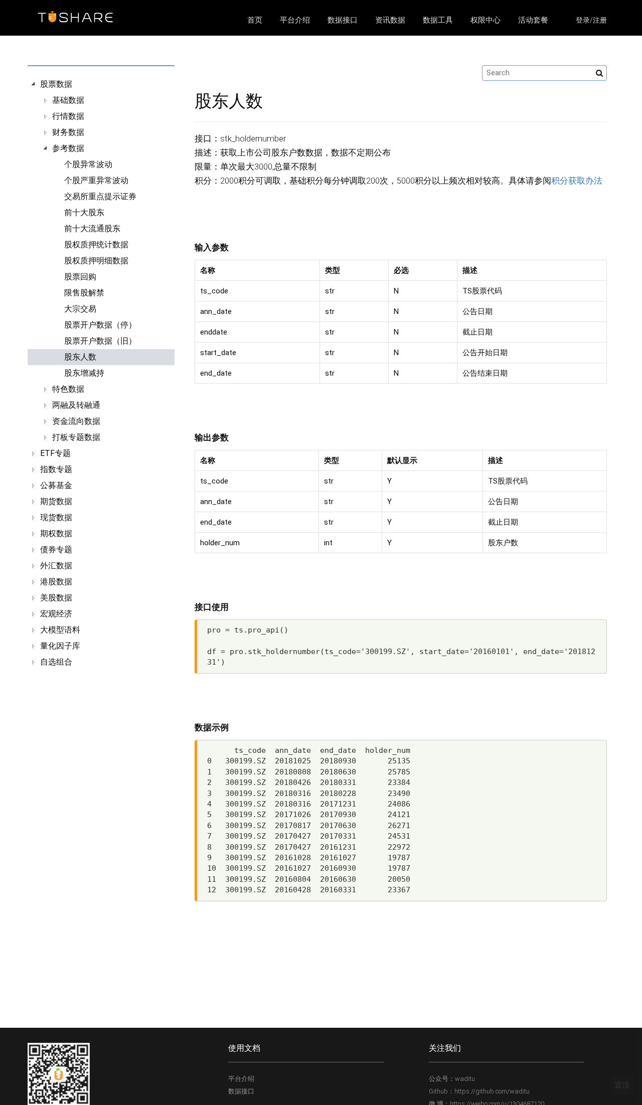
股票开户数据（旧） (100, 341)
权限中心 (485, 20)
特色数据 (68, 389)
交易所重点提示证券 (100, 196)
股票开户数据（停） (100, 325)
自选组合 (56, 662)
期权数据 (56, 533)
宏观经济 (56, 613)
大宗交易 (80, 308)
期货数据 (56, 501)
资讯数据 (390, 20)
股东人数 (80, 357)
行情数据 (68, 116)
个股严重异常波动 (96, 180)
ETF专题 (55, 453)
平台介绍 (295, 20)
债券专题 (56, 549)
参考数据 (68, 148)
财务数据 (68, 132)
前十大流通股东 (92, 228)
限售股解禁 (84, 292)
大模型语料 (60, 630)
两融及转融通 (76, 405)
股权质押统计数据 (96, 244)
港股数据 (56, 581)
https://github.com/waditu (492, 1091)
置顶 (621, 1084)
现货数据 (56, 517)
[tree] (101, 373)
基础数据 (68, 100)
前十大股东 (84, 212)
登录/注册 (591, 20)
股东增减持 (84, 373)
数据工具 (438, 20)
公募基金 (56, 485)
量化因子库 (60, 646)
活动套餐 (533, 20)
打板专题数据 (76, 437)
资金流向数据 (76, 421)
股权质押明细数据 (96, 260)
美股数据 (56, 597)
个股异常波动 (88, 164)
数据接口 (343, 20)
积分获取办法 (576, 181)
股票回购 (80, 276)
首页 (254, 20)
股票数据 (56, 84)
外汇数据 (56, 565)
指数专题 (56, 469)
